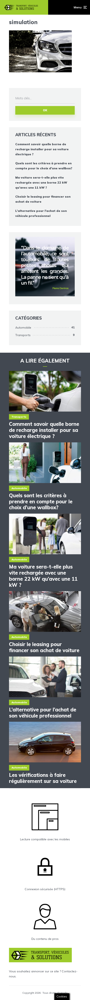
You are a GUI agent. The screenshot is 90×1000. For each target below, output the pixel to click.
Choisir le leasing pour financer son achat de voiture (43, 199)
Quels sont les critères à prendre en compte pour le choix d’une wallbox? (43, 165)
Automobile (23, 327)
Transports (23, 335)
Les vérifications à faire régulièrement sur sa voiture (43, 778)
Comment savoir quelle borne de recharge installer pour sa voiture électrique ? (42, 149)
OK (45, 110)
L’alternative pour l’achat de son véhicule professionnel (41, 213)
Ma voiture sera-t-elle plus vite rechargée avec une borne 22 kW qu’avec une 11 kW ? (41, 182)
